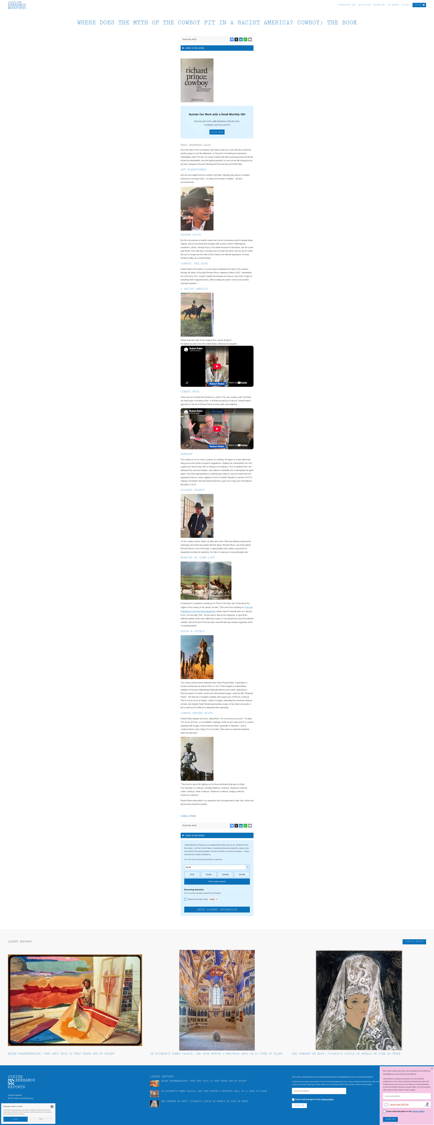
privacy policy (327, 1099)
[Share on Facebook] (232, 39)
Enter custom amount (217, 881)
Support (418, 5)
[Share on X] (236, 39)
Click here (217, 132)
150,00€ (242, 875)
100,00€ (225, 875)
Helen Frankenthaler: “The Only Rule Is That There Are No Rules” (61, 1054)
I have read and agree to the (314, 1099)
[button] (52, 1106)
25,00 (192, 875)
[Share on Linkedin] (241, 39)
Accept (15, 1119)
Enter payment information (217, 910)
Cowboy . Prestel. (188, 816)
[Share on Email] (250, 39)
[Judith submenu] (409, 4)
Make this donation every (198, 899)
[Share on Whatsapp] (245, 39)
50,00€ (208, 875)
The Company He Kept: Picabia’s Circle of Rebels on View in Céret (346, 1054)
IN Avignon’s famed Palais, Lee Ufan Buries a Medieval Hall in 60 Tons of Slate (216, 1054)
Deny (41, 1119)
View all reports (414, 941)
